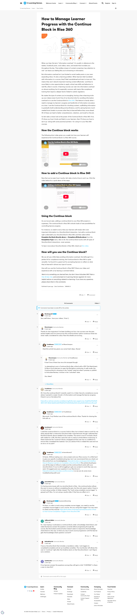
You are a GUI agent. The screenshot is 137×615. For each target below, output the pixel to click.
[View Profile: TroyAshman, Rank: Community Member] (42, 389)
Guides (42, 589)
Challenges (43, 596)
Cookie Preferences (58, 611)
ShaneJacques (48, 327)
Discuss (69, 589)
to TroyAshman (66, 411)
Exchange (69, 591)
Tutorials (42, 591)
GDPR (108, 594)
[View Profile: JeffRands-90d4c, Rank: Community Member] (42, 521)
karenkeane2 (48, 427)
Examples (69, 596)
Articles (56, 591)
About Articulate (98, 589)
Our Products (97, 591)
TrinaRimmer (50, 344)
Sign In (114, 3)
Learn (33, 8)
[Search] (103, 3)
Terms (43, 611)
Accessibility (97, 600)
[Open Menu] (116, 8)
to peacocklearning (65, 501)
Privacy (49, 611)
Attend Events (70, 604)
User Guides (40, 8)
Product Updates (58, 593)
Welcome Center (85, 589)
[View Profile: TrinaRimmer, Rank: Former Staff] (44, 345)
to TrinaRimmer (73, 358)
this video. (85, 246)
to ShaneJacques (67, 344)
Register (107, 3)
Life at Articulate (98, 605)
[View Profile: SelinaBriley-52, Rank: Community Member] (42, 542)
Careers (96, 603)
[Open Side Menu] (21, 3)
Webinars (42, 594)
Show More (49, 384)
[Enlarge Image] (68, 47)
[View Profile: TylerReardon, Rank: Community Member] (42, 561)
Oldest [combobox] (97, 303)
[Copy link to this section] (80, 130)
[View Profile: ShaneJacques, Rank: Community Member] (42, 328)
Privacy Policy (111, 591)
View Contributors (59, 286)
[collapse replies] (37, 314)
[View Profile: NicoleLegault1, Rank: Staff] (42, 314)
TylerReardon (48, 560)
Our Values (97, 594)
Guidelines (83, 591)
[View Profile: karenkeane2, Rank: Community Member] (42, 428)
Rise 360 (72, 100)
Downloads (70, 594)
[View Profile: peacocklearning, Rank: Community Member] (42, 482)
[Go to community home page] (33, 3)
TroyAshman (48, 388)
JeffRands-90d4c (49, 520)
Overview (109, 589)
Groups (69, 601)
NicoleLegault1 (49, 314)
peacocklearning (49, 481)
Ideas (68, 599)
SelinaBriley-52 (49, 541)
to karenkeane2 (67, 452)
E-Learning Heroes (25, 8)
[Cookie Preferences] (2, 612)
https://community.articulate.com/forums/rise (58, 471)
